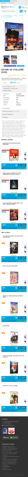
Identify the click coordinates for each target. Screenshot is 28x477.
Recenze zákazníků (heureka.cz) (10, 462)
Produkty (15, 15)
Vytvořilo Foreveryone (20, 475)
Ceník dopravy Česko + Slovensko (10, 452)
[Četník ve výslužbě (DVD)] (14, 36)
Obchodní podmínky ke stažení (10, 460)
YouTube (5, 468)
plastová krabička (20, 95)
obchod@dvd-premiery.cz (9, 425)
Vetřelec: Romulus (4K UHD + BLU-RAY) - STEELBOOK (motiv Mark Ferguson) (12, 174)
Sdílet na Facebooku (10, 65)
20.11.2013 (18, 93)
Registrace (4, 2)
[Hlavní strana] (2, 15)
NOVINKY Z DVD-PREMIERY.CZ (10, 449)
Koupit (23, 165)
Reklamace (5, 465)
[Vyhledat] (21, 11)
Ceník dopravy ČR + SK (5, 0)
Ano (17, 97)
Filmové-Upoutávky (7, 469)
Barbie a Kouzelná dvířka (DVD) (10, 265)
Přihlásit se (12, 2)
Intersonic (18, 104)
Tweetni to (21, 65)
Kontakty (5, 457)
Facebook (5, 455)
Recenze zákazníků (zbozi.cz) (9, 463)
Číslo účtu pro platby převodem (10, 453)
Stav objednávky (14, 0)
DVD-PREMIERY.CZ (8, 15)
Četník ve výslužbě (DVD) (6, 17)
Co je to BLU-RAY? (7, 450)
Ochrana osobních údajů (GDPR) (10, 459)
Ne (17, 101)
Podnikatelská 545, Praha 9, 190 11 (11, 421)
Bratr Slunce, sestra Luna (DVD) (10, 385)
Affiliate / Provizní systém (8, 446)
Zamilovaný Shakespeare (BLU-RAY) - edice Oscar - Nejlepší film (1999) (13, 203)
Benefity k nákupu (7, 90)
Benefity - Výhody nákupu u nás (10, 447)
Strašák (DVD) (6, 325)
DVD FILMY (21, 15)
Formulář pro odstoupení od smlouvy (11, 456)
